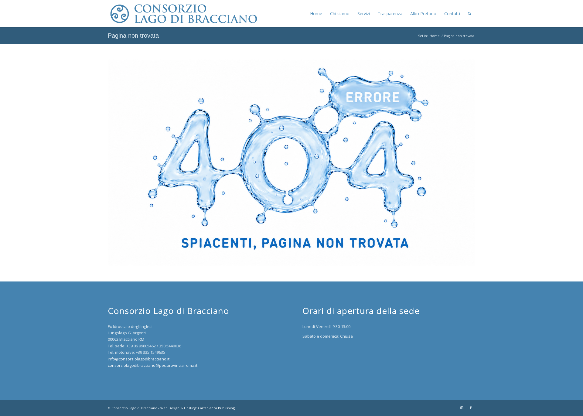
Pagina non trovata (133, 35)
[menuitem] (316, 13)
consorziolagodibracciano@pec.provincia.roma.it (152, 365)
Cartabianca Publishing (216, 408)
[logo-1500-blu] (182, 13)
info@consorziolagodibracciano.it (138, 359)
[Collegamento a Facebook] (470, 407)
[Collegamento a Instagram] (461, 407)
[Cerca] (469, 13)
